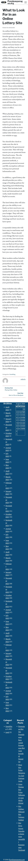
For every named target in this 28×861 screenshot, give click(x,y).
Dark (3, 2)
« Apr (20, 440)
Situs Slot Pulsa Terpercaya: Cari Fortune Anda (21, 773)
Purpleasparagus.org (17, 860)
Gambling (12, 374)
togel (7, 732)
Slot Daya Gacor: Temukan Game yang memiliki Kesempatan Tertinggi (21, 836)
